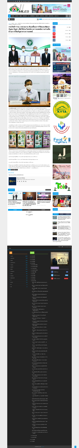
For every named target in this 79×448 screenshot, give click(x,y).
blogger (15, 209)
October (33, 268)
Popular (56, 214)
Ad (10, 284)
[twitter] (15, 1)
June (33, 275)
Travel (24, 19)
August (33, 271)
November (34, 266)
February (33, 435)
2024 (32, 259)
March (33, 280)
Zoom (16, 23)
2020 (32, 441)
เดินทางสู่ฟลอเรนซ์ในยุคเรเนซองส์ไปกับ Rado (39, 430)
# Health (12, 169)
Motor (11, 282)
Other (11, 260)
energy (11, 275)
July (33, 273)
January (33, 437)
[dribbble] (21, 1)
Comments (68, 214)
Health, (19, 33)
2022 (32, 263)
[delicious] (29, 1)
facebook (43, 209)
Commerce (10, 193)
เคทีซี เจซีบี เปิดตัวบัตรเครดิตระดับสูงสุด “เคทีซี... (40, 398)
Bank (24, 193)
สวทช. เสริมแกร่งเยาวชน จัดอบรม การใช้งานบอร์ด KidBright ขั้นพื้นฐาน (64, 222)
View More (48, 189)
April (33, 278)
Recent (61, 214)
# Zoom (16, 169)
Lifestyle (12, 258)
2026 (32, 256)
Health (13, 23)
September (34, 270)
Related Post (11, 189)
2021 (32, 439)
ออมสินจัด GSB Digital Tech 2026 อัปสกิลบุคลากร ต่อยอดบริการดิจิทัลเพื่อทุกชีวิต (43, 202)
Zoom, (21, 33)
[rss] (23, 1)
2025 (32, 257)
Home (10, 23)
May (33, 277)
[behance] (25, 1)
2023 (32, 261)
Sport (11, 273)
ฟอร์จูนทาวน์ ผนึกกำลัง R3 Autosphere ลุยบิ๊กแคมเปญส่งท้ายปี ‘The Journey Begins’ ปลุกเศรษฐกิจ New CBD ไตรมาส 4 (14, 203)
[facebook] (14, 1)
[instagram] (27, 1)
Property (12, 271)
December (34, 264)
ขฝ (11, 286)
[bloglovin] (19, 1)
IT (10, 280)
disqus (29, 209)
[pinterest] (17, 1)
